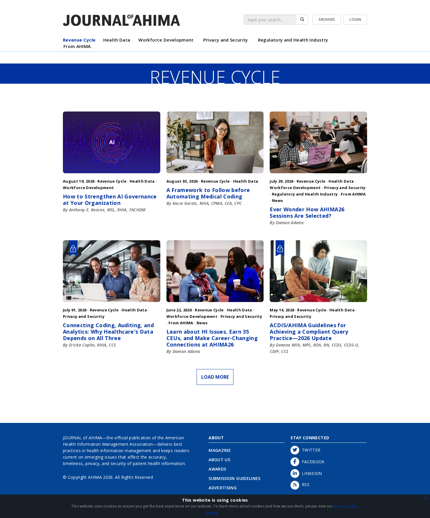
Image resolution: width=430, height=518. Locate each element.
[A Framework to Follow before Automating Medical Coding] (215, 174)
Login (355, 19)
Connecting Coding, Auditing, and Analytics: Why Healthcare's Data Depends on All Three (108, 332)
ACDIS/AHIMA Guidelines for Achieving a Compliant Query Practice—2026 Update (309, 332)
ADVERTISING (223, 487)
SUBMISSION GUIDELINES (234, 478)
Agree (212, 512)
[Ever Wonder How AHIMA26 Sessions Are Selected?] (318, 174)
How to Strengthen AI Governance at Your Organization (110, 199)
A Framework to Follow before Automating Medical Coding (208, 193)
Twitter (309, 450)
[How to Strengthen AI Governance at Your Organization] (111, 174)
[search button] (302, 20)
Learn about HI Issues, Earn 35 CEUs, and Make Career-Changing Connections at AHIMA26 (212, 338)
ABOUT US (219, 459)
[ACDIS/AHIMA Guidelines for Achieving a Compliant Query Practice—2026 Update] (318, 303)
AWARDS (217, 469)
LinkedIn (310, 473)
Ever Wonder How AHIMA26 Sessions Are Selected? (307, 212)
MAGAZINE (220, 450)
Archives (327, 19)
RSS (304, 484)
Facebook (312, 461)
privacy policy (345, 506)
